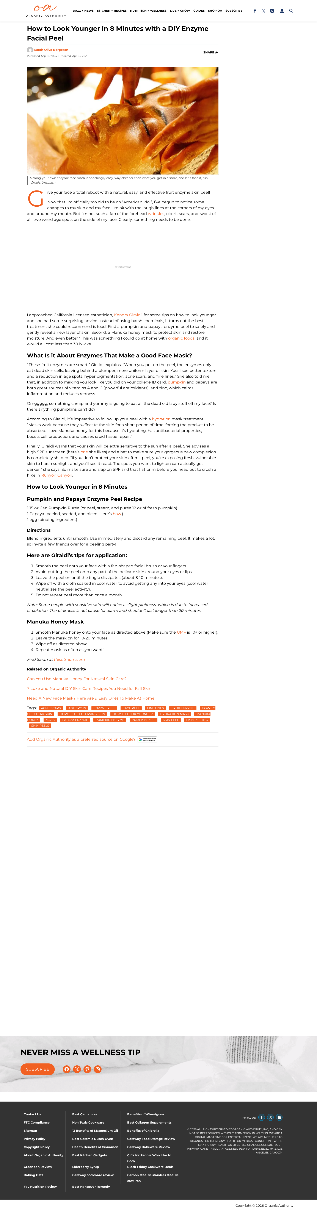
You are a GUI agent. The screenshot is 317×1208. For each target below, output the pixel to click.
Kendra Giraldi (128, 315)
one (84, 452)
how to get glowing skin (82, 714)
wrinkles (156, 213)
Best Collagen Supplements (149, 1122)
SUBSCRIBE (37, 1069)
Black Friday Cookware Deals (150, 1167)
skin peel (171, 720)
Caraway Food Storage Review (151, 1139)
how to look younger (133, 714)
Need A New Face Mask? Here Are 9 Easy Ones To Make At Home (90, 698)
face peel (131, 708)
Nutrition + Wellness (148, 10)
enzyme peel (104, 708)
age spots (77, 708)
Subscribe (234, 10)
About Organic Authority (43, 1155)
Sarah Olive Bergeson (51, 50)
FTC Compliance (37, 1122)
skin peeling (197, 720)
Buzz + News (83, 10)
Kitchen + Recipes (112, 10)
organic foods (181, 338)
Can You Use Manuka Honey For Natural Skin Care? (77, 678)
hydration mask (174, 714)
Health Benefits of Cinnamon (95, 1147)
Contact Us (32, 1114)
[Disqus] (122, 804)
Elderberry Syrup (85, 1167)
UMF (181, 632)
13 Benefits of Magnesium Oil (95, 1131)
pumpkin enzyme (110, 720)
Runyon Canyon (56, 475)
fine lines (155, 708)
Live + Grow (180, 10)
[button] (282, 11)
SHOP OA (215, 10)
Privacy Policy (34, 1139)
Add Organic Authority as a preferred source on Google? (81, 739)
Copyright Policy (37, 1147)
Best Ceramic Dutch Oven (92, 1139)
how (117, 513)
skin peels (40, 726)
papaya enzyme (75, 720)
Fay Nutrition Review (40, 1187)
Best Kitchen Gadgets (89, 1155)
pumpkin (177, 382)
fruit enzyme (182, 708)
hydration (161, 419)
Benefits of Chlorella (143, 1131)
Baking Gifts (33, 1175)
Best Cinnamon (84, 1114)
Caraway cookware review (93, 1175)
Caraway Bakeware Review (148, 1147)
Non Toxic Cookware (88, 1122)
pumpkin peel (143, 720)
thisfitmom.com (69, 659)
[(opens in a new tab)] (255, 11)
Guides (199, 10)
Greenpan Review (38, 1167)
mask (50, 720)
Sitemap (30, 1131)
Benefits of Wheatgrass (145, 1114)
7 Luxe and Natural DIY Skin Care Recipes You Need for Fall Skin (89, 688)
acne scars (51, 708)
